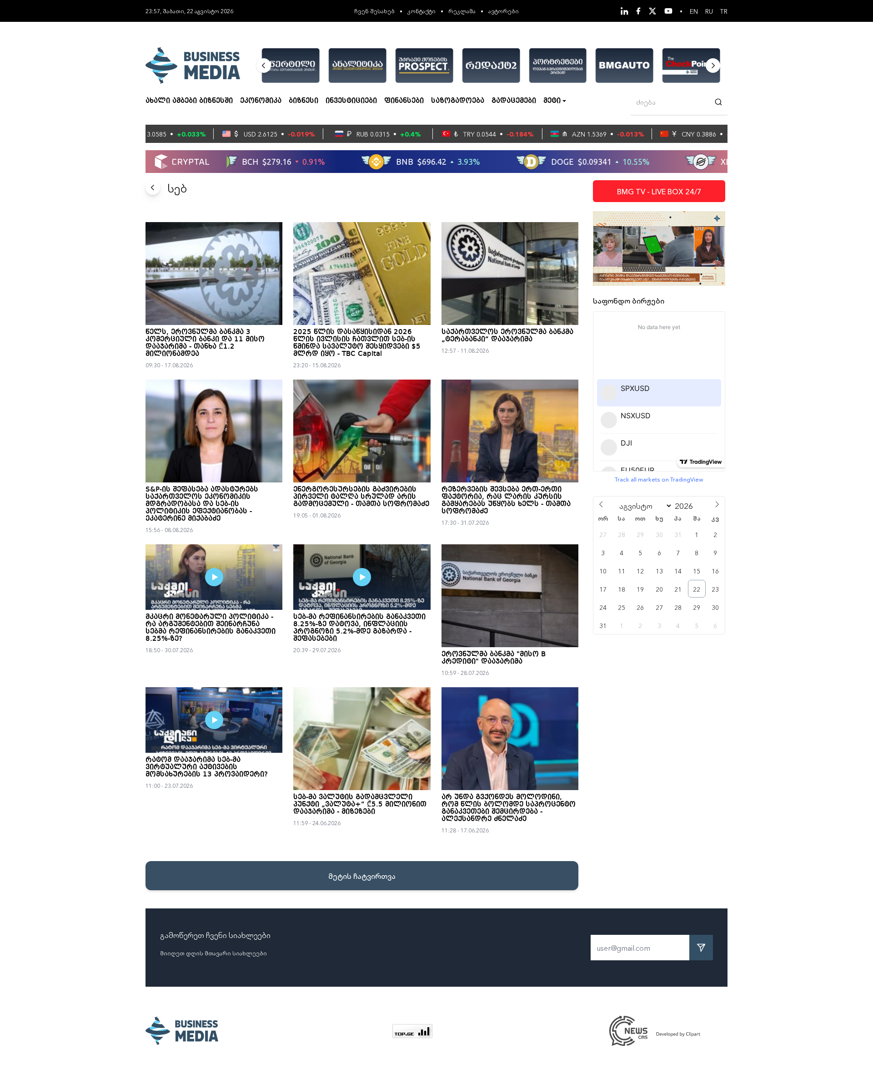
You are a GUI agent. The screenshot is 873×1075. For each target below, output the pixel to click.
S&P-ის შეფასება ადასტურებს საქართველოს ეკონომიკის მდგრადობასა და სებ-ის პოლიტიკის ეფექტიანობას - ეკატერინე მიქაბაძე (202, 504)
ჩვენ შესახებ (374, 11)
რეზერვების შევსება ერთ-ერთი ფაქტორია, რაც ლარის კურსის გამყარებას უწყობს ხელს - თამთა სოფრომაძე (506, 500)
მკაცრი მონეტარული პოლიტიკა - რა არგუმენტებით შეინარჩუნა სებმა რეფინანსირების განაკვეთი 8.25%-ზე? (211, 628)
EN (694, 10)
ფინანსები (404, 101)
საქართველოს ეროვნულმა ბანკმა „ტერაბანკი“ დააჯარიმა (507, 336)
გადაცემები (514, 101)
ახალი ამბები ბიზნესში (189, 101)
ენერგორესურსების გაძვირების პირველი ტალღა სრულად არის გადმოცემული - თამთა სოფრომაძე (361, 497)
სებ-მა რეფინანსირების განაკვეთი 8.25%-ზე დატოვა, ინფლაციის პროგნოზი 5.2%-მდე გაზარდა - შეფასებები (359, 628)
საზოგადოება (457, 101)
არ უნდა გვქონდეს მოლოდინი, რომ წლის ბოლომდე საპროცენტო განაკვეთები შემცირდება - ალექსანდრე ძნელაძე (509, 808)
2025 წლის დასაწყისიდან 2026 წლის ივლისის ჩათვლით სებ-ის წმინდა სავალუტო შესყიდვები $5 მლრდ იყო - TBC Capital (357, 343)
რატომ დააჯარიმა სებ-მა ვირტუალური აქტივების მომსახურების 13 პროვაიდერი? (207, 767)
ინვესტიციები (351, 101)
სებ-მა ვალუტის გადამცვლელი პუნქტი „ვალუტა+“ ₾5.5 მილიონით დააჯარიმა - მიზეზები (359, 805)
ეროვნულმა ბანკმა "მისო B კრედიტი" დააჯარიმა (494, 658)
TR (724, 10)
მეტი (552, 101)
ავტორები (503, 11)
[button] (263, 65)
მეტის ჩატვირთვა (362, 876)
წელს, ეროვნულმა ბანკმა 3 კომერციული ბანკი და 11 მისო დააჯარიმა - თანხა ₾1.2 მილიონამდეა (205, 343)
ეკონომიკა (260, 101)
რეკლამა (462, 11)
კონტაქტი (421, 11)
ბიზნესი (303, 101)
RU (709, 10)
